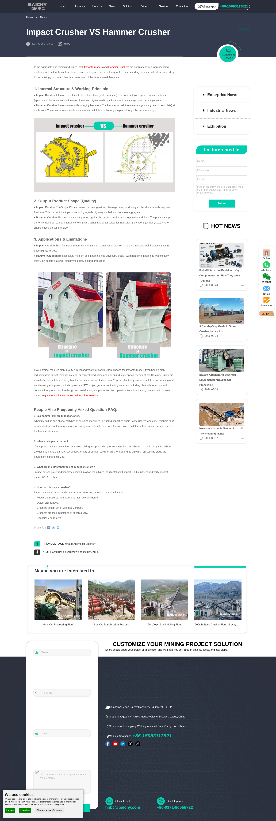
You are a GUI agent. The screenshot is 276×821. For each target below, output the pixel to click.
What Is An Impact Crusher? (80, 543)
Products (97, 6)
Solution (127, 6)
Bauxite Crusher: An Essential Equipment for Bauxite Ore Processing (217, 379)
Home (61, 6)
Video (144, 6)
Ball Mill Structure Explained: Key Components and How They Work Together (219, 275)
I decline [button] (25, 810)
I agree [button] (10, 810)
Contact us (182, 6)
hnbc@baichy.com (122, 807)
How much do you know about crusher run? (74, 552)
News (112, 6)
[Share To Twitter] (54, 528)
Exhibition (216, 126)
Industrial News (221, 110)
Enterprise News (222, 95)
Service (163, 6)
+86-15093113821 (152, 736)
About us (80, 6)
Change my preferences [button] (49, 810)
